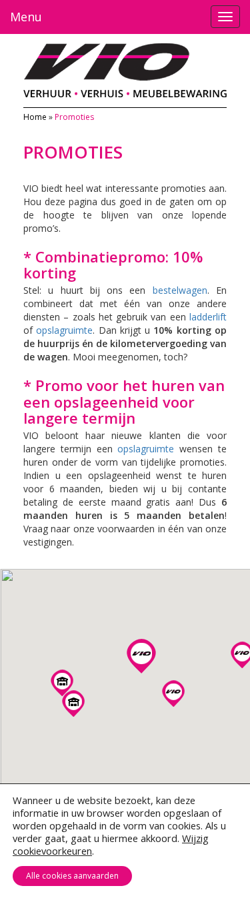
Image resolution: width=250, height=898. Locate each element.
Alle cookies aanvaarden (72, 875)
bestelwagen (180, 290)
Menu (26, 17)
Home (35, 117)
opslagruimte (64, 330)
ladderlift (208, 316)
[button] (62, 682)
